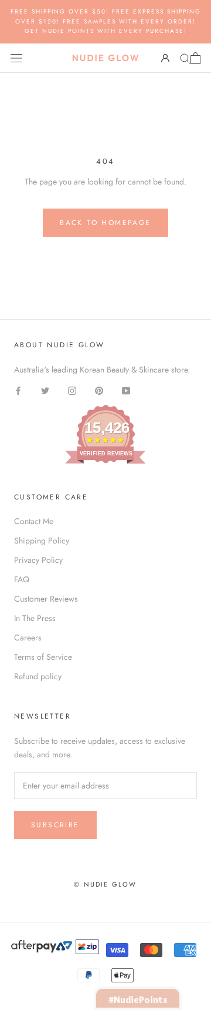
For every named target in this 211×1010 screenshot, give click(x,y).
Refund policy (38, 676)
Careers (28, 637)
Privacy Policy (38, 560)
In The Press (35, 618)
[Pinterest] (99, 390)
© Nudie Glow (105, 884)
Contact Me (33, 521)
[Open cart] (195, 58)
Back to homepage (105, 222)
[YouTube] (126, 390)
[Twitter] (45, 390)
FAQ (21, 579)
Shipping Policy (41, 540)
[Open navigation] (16, 58)
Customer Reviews (46, 599)
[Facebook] (18, 390)
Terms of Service (43, 657)
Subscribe (55, 825)
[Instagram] (72, 390)
